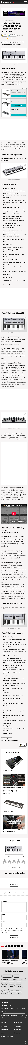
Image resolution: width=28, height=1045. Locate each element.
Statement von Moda (13, 350)
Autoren (3, 1033)
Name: (3, 914)
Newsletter (10, 1015)
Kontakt (3, 1022)
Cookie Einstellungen (7, 1036)
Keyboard (7, 19)
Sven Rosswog (20, 35)
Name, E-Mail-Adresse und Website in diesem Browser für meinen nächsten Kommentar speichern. (13, 930)
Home (3, 19)
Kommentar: (4, 901)
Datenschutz (4, 1029)
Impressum (4, 1026)
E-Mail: (3, 921)
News (12, 19)
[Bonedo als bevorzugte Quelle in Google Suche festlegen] (12, 35)
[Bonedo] (8, 2)
